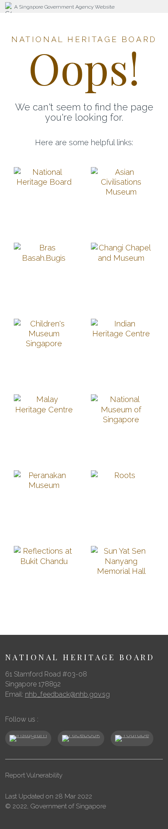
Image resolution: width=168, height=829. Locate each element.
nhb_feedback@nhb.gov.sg (67, 694)
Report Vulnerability (33, 775)
